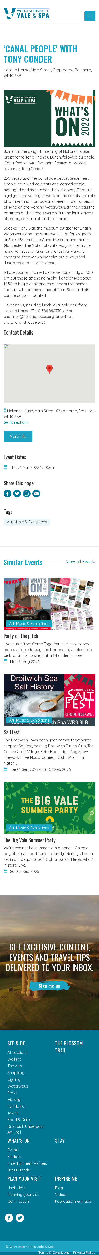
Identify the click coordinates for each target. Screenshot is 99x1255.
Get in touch (18, 1201)
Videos (61, 1194)
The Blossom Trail (69, 1047)
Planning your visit (23, 1194)
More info (18, 436)
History (13, 1099)
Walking (14, 1059)
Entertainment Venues (27, 1163)
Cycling (13, 1079)
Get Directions (16, 422)
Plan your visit (24, 1178)
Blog (59, 1187)
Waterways (17, 1086)
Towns (13, 1113)
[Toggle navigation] (89, 16)
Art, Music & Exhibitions (27, 522)
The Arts (14, 1066)
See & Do (16, 1043)
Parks (12, 1092)
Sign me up (50, 986)
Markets (14, 1156)
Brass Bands (18, 1170)
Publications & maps (73, 1201)
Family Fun (16, 1106)
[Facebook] (9, 1220)
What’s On (18, 1140)
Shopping (15, 1072)
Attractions (17, 1052)
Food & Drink (18, 1119)
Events (13, 1149)
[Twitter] (20, 1220)
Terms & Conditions (53, 1252)
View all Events (80, 561)
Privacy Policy (84, 1252)
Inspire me (66, 1178)
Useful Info (16, 1187)
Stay (60, 1140)
